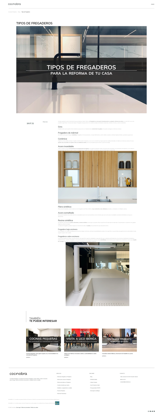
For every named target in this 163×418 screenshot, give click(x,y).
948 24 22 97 (123, 379)
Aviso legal (18, 407)
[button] (152, 4)
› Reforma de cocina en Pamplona (64, 379)
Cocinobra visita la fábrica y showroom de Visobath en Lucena (117, 353)
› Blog (91, 376)
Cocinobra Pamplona (12, 12)
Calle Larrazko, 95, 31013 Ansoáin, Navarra (129, 376)
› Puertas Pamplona (61, 390)
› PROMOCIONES (93, 379)
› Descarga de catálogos (95, 390)
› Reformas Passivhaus (61, 393)
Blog (19, 12)
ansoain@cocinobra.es (125, 382)
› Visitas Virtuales (93, 382)
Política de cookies (34, 407)
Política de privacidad (25, 407)
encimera (74, 135)
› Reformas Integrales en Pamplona (64, 376)
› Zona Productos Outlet (95, 385)
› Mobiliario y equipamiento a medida (64, 388)
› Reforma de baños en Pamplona (64, 382)
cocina (88, 225)
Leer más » (28, 357)
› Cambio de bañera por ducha (63, 385)
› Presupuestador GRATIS (95, 388)
